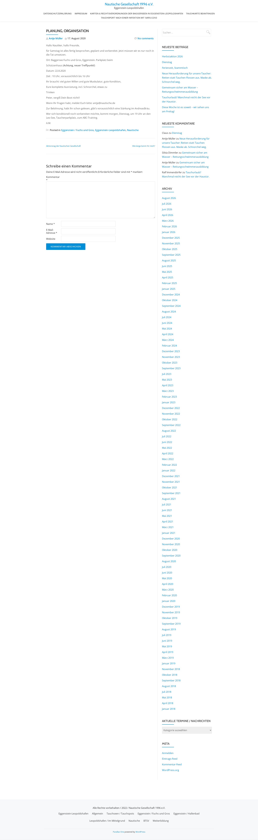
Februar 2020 (169, 595)
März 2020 (168, 589)
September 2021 (171, 493)
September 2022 (171, 425)
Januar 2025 (168, 289)
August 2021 (169, 499)
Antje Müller (56, 38)
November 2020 (171, 544)
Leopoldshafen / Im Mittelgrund (107, 820)
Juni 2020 (167, 572)
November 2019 (171, 612)
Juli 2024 (166, 317)
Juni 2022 (167, 442)
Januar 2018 (168, 709)
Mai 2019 (167, 646)
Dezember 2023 (171, 351)
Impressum (81, 13)
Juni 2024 (167, 323)
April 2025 (167, 277)
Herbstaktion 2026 (172, 56)
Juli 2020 (166, 567)
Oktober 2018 (169, 674)
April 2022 (167, 453)
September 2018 (171, 680)
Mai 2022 (167, 447)
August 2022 (169, 430)
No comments (146, 38)
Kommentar (53, 178)
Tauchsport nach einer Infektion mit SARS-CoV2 (129, 18)
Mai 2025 (167, 271)
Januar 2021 (168, 533)
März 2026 (168, 220)
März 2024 (168, 340)
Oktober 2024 (169, 300)
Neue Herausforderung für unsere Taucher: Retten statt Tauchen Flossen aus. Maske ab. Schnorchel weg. (187, 77)
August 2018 (169, 686)
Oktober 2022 (169, 419)
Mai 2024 (167, 328)
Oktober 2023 (169, 362)
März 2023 (168, 391)
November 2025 (171, 243)
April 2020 (167, 584)
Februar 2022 (169, 464)
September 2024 (171, 306)
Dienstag (167, 62)
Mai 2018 (167, 697)
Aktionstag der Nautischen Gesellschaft (63, 146)
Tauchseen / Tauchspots (120, 813)
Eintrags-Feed (169, 758)
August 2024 (169, 311)
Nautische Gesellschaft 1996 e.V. (129, 4)
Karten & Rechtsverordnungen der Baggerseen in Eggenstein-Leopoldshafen (136, 13)
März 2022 (168, 459)
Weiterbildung (161, 820)
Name (50, 223)
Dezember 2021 (171, 476)
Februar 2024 (169, 345)
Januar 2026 (168, 232)
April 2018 (167, 703)
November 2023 (171, 357)
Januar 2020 (168, 601)
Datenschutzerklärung (57, 13)
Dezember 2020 (171, 538)
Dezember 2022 (171, 408)
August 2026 (169, 198)
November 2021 (171, 481)
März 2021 (168, 527)
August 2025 (169, 260)
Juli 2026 (166, 203)
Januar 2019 (168, 663)
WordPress (140, 831)
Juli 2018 (166, 691)
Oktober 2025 (169, 249)
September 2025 (171, 254)
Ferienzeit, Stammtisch (175, 67)
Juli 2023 (166, 374)
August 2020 (169, 561)
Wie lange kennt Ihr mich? (143, 146)
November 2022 (171, 413)
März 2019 (168, 657)
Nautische (133, 130)
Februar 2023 (169, 396)
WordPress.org (170, 770)
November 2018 (171, 669)
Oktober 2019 (169, 618)
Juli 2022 (166, 436)
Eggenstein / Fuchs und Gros (77, 130)
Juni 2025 (167, 266)
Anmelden (167, 753)
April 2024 (167, 334)
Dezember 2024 (171, 294)
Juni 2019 (167, 640)
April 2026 (167, 215)
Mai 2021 (167, 516)
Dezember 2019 (171, 606)
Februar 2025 (169, 283)
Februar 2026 (169, 226)
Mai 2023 (167, 379)
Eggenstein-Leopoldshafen (110, 130)
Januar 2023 (168, 402)
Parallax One (119, 831)
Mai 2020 (167, 578)
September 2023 (171, 368)
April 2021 (167, 521)
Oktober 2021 (169, 487)
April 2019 (167, 652)
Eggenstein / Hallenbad (186, 813)
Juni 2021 (167, 510)
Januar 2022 (168, 470)
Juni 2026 (167, 209)
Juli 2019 (166, 635)
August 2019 (169, 629)
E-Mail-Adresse (51, 231)
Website (50, 238)
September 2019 (171, 623)
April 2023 (167, 385)
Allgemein (97, 813)
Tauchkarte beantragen (200, 13)
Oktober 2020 (169, 550)
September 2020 (171, 555)
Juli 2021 (166, 504)
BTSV (146, 820)
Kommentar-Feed (172, 764)
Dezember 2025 (171, 237)
